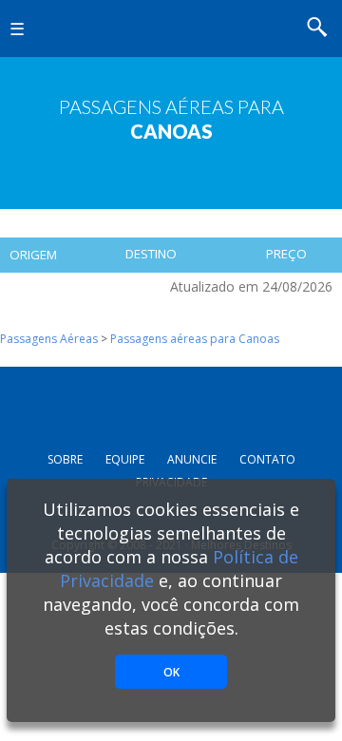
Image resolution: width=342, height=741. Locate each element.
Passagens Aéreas (49, 339)
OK (171, 672)
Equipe (124, 459)
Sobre (65, 459)
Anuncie (192, 459)
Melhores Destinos (172, 28)
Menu (28, 43)
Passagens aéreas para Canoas (194, 339)
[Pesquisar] (323, 29)
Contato (267, 459)
